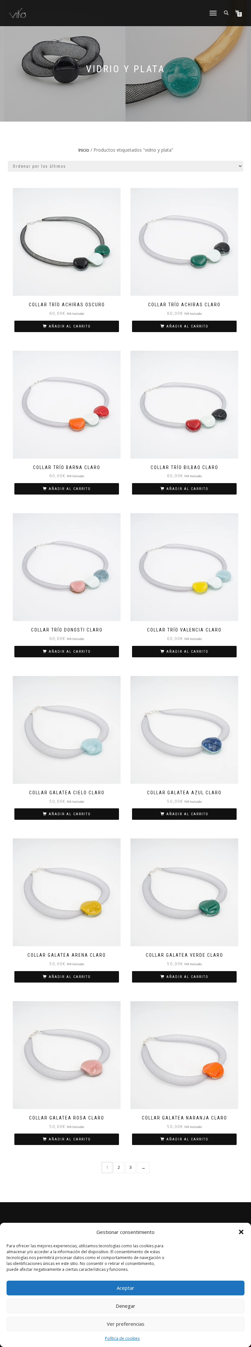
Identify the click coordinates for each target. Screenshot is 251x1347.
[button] (241, 1232)
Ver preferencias (125, 1324)
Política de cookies (122, 1338)
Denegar (125, 1306)
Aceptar (125, 1288)
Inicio (83, 150)
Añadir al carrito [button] (70, 326)
